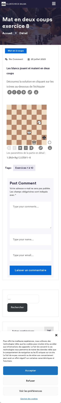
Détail (24, 33)
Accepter (30, 370)
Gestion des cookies (29, 399)
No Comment (16, 59)
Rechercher (17, 307)
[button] (56, 335)
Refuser (30, 381)
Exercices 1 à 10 (24, 168)
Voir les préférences (30, 391)
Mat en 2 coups (16, 51)
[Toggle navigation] (53, 4)
